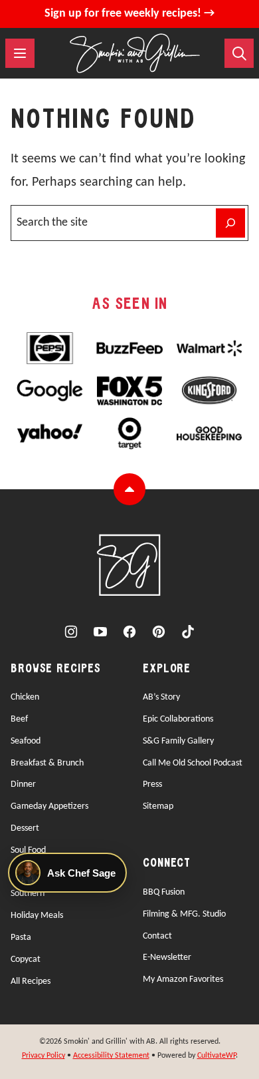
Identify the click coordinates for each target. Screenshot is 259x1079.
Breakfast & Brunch (47, 763)
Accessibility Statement (111, 1056)
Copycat (26, 960)
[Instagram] (71, 631)
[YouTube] (100, 631)
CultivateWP (216, 1056)
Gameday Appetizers (49, 806)
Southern (27, 894)
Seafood (26, 741)
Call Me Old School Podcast (192, 763)
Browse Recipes (56, 669)
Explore (167, 669)
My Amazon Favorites (183, 979)
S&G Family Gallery (178, 741)
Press (152, 784)
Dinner (23, 784)
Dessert (25, 828)
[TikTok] (188, 631)
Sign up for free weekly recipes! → (129, 13)
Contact (157, 936)
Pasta (21, 938)
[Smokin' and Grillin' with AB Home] (134, 53)
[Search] (239, 53)
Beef (19, 719)
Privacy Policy (43, 1056)
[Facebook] (129, 631)
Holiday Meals (37, 916)
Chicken (25, 697)
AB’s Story (161, 697)
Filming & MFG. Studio (184, 914)
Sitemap (158, 806)
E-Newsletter (167, 958)
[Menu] (20, 53)
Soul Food (28, 850)
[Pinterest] (158, 631)
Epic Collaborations (178, 719)
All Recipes (30, 981)
